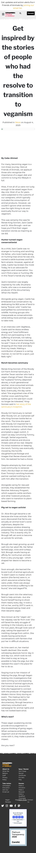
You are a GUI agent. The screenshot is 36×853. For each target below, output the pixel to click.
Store (25, 800)
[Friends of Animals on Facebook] (15, 805)
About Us (5, 769)
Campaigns (6, 785)
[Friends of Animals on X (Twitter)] (2, 805)
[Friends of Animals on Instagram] (7, 805)
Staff (4, 775)
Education (6, 788)
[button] (3, 14)
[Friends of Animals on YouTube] (11, 805)
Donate (31, 13)
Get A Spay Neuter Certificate (22, 773)
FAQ (20, 779)
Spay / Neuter (24, 769)
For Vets (21, 777)
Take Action (6, 783)
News (18, 122)
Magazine (18, 800)
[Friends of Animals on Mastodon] (19, 805)
